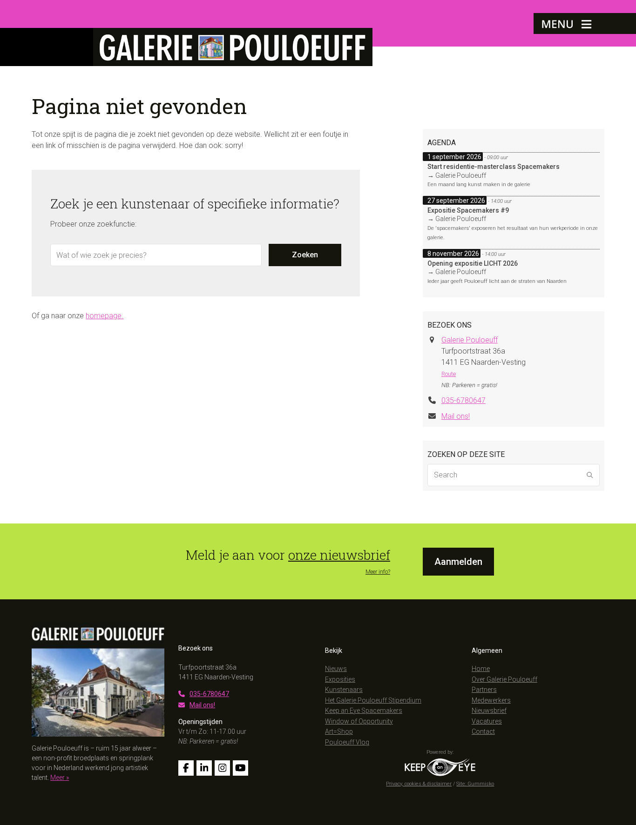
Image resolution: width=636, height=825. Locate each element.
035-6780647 (463, 400)
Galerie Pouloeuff (469, 339)
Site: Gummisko (475, 784)
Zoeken (305, 254)
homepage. (104, 315)
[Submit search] (590, 475)
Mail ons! (455, 416)
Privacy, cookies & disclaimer (419, 784)
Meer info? (377, 572)
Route (448, 373)
